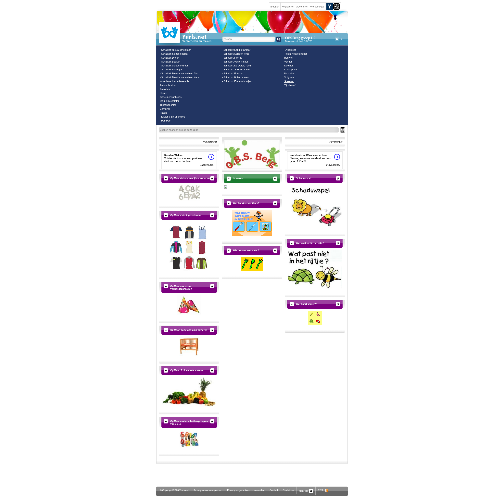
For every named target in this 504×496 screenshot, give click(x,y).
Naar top (304, 491)
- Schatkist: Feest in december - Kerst (179, 77)
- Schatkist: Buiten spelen (235, 77)
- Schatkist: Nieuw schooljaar (175, 50)
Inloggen (274, 6)
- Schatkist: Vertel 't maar (235, 61)
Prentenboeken (168, 85)
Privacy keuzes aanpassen (208, 490)
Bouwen (288, 57)
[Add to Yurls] (329, 6)
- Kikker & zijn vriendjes (172, 116)
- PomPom (165, 120)
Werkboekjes (317, 6)
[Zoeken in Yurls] (278, 39)
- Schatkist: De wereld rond (236, 65)
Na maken (289, 73)
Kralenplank (290, 69)
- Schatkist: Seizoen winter (174, 65)
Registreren (288, 6)
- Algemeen (290, 50)
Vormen (288, 61)
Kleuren (164, 93)
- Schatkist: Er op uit (232, 73)
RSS (321, 490)
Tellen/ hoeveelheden (296, 53)
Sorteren (289, 81)
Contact (274, 490)
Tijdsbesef (289, 85)
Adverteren (302, 6)
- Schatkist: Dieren (169, 57)
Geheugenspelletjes (171, 97)
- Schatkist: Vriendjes (171, 69)
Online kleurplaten (170, 101)
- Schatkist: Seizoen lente (235, 53)
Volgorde (289, 77)
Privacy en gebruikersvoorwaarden (246, 490)
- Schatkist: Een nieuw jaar (236, 50)
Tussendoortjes (168, 105)
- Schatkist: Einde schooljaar (237, 81)
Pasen (163, 112)
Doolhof (288, 65)
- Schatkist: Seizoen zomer (236, 69)
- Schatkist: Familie (232, 57)
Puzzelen (165, 89)
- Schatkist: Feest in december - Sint (179, 73)
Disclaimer (288, 490)
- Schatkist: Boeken (170, 61)
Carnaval (165, 109)
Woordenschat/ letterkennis (174, 81)
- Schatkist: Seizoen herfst (173, 53)
